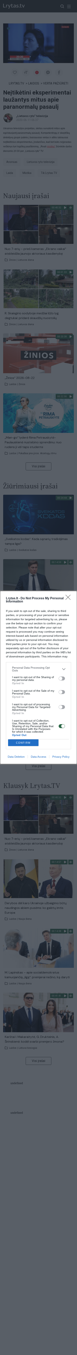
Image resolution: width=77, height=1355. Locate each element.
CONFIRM (23, 742)
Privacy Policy (60, 756)
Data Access (38, 756)
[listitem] (38, 669)
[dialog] (38, 677)
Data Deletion (16, 756)
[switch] (62, 678)
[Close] (69, 598)
